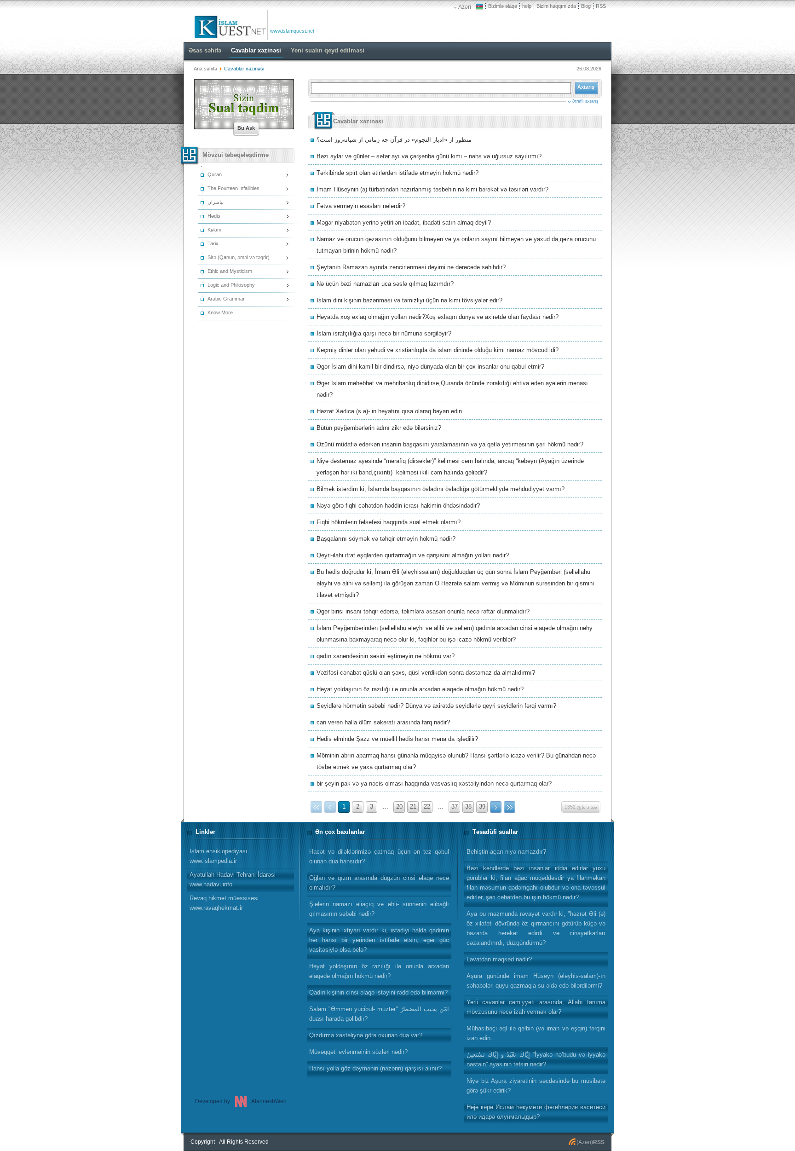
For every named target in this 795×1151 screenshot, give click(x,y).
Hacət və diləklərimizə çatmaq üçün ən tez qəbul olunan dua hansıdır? (379, 856)
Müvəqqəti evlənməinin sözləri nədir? (358, 1051)
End (509, 807)
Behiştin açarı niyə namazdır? (506, 851)
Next (495, 807)
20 (399, 806)
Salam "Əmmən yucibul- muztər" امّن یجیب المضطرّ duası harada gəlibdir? (379, 1014)
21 (413, 806)
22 (427, 806)
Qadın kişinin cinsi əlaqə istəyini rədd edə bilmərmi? (378, 992)
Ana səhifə (205, 68)
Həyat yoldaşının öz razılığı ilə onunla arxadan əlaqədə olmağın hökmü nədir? (379, 971)
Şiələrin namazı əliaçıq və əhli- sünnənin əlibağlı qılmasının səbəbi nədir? (379, 909)
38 (468, 806)
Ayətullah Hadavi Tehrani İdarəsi (233, 879)
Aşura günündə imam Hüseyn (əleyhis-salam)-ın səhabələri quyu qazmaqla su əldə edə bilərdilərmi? (536, 980)
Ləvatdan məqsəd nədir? (499, 959)
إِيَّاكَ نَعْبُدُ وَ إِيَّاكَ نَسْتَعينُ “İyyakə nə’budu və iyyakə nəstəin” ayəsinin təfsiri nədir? (536, 1059)
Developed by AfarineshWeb (241, 1101)
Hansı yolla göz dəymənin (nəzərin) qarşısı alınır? (375, 1068)
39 (482, 806)
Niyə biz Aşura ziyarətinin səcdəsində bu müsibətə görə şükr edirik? (536, 1085)
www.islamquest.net (292, 31)
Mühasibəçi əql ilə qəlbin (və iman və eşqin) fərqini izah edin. (536, 1033)
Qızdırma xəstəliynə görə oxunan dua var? (365, 1035)
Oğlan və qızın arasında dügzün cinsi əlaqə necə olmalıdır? (379, 882)
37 (454, 806)
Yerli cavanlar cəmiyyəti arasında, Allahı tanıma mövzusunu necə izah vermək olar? (536, 1007)
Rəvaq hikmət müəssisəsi (224, 903)
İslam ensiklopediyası (219, 856)
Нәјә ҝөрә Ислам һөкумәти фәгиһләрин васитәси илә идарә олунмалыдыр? (536, 1112)
